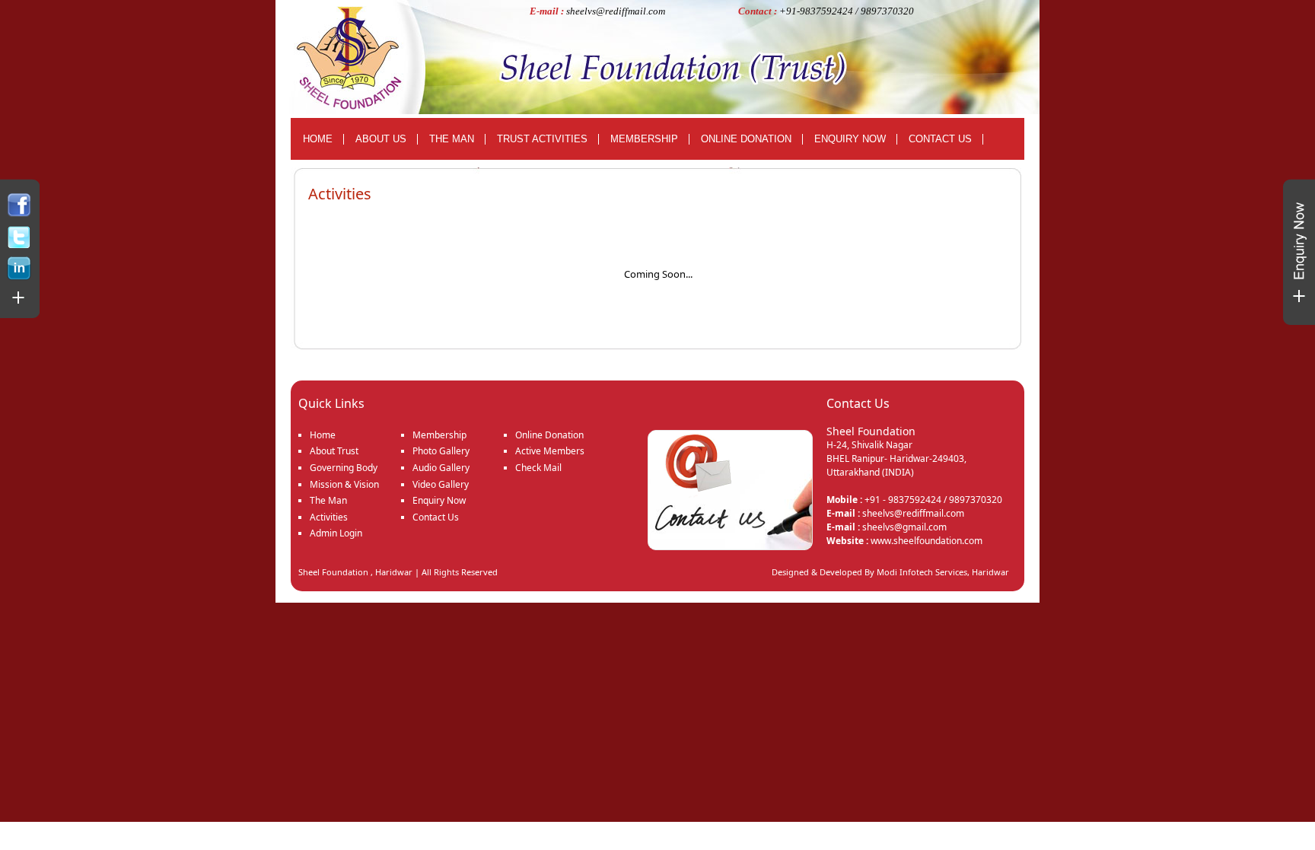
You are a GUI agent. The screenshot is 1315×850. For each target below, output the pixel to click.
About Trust (334, 450)
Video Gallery (440, 484)
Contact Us (435, 517)
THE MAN (451, 139)
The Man (328, 500)
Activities (329, 517)
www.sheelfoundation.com (926, 540)
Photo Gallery (441, 450)
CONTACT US (940, 139)
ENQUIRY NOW (850, 139)
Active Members (549, 450)
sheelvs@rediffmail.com (615, 11)
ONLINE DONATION (746, 139)
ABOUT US (380, 139)
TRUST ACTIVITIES (542, 139)
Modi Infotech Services (922, 572)
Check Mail (538, 467)
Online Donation (549, 434)
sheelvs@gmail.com (904, 527)
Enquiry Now (439, 500)
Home (323, 434)
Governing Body (343, 467)
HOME (318, 139)
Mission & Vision (344, 484)
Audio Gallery (441, 467)
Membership (439, 434)
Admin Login (336, 533)
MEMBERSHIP (644, 139)
